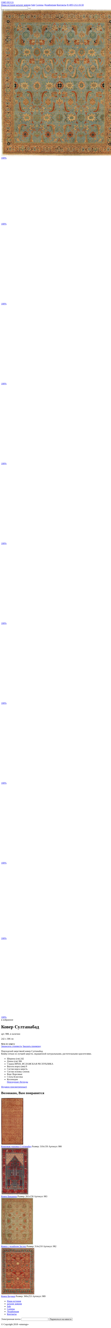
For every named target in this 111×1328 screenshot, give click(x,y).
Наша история (8, 5)
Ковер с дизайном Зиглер (13, 1246)
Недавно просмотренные (14, 1087)
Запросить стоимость (11, 1046)
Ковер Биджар (8, 1296)
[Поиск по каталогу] (29, 8)
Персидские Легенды (17, 1082)
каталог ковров (23, 5)
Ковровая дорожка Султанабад (16, 1146)
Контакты (61, 5)
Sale (33, 5)
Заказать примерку (32, 1046)
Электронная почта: (11, 1319)
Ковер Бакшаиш (9, 1196)
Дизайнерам (50, 5)
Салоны (40, 5)
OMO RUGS (7, 2)
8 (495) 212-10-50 (75, 5)
